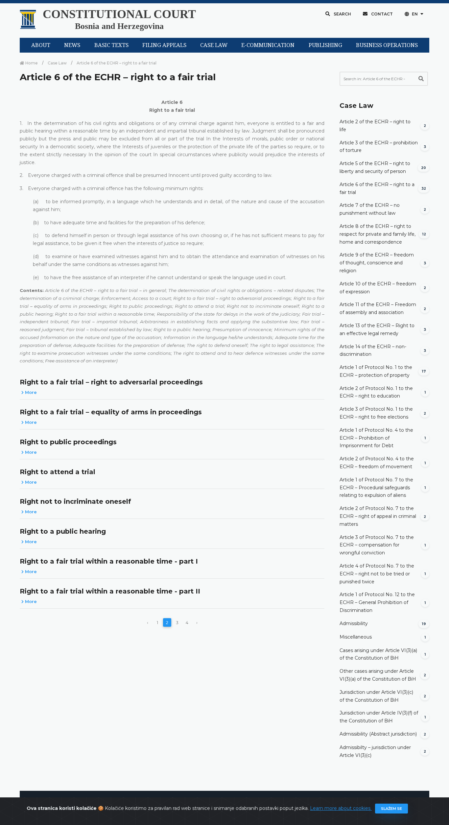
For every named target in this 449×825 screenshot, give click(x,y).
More (30, 392)
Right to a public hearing (63, 531)
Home (31, 63)
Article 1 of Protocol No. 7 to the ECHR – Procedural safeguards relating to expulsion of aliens (376, 487)
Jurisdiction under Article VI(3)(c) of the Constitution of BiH (376, 696)
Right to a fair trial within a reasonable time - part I (109, 561)
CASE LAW (213, 45)
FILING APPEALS (164, 45)
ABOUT (40, 45)
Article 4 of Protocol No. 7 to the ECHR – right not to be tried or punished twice (377, 574)
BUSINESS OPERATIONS (387, 45)
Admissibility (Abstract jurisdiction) (378, 734)
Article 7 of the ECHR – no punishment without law (370, 209)
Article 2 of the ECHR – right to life (375, 126)
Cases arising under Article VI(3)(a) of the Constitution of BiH (378, 654)
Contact (381, 14)
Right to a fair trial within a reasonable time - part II (110, 591)
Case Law (57, 63)
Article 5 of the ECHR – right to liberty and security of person (375, 167)
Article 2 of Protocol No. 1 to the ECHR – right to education (376, 392)
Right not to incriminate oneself (75, 501)
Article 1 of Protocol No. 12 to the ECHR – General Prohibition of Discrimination (377, 602)
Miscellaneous (356, 637)
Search (342, 14)
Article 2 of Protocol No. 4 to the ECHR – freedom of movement (377, 463)
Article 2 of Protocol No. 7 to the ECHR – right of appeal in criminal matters (378, 516)
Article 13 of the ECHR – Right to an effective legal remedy (377, 329)
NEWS (72, 45)
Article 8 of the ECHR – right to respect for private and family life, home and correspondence (377, 234)
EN (415, 14)
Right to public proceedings (68, 442)
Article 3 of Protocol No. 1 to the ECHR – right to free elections (376, 413)
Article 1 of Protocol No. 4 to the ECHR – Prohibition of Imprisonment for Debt (376, 438)
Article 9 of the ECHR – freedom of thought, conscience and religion (377, 263)
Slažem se (391, 808)
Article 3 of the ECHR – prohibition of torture (379, 147)
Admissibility (354, 623)
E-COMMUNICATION (268, 45)
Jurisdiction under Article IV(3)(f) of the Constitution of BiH (379, 717)
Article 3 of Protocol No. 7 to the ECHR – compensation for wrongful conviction (377, 545)
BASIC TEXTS (111, 45)
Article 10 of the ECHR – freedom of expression (378, 288)
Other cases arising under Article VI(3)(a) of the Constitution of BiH (378, 675)
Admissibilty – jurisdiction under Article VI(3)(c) (375, 751)
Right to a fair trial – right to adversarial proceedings (111, 382)
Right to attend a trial (57, 472)
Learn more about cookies (341, 808)
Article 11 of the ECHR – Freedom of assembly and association (378, 308)
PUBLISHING (325, 45)
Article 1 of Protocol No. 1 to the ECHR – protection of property (376, 371)
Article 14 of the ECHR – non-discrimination (373, 350)
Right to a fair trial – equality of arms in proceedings (111, 412)
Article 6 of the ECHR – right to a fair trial (377, 188)
